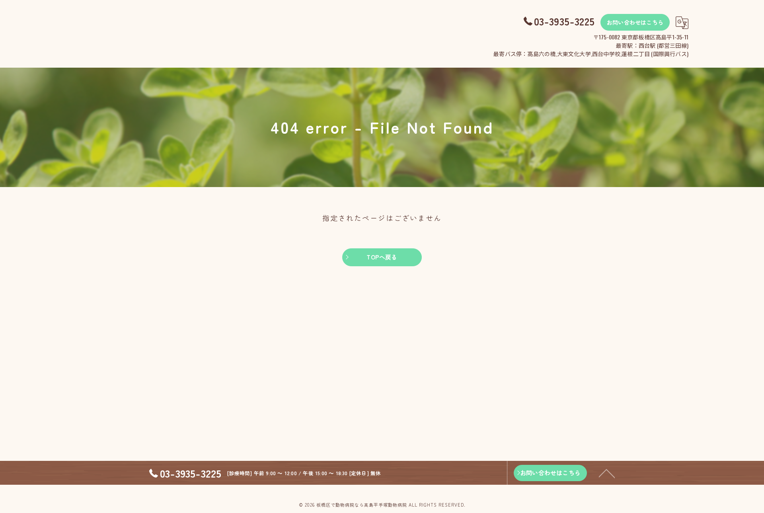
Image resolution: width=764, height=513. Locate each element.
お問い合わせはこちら (635, 22)
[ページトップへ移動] (607, 473)
